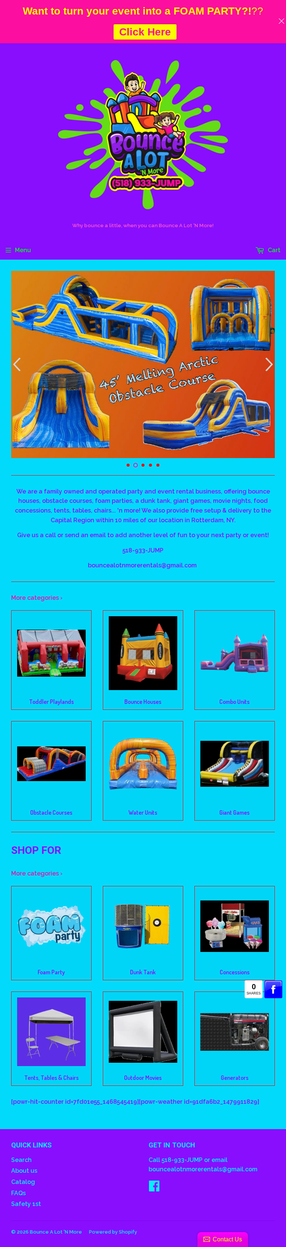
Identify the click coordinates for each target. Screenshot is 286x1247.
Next (270, 364)
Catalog (23, 1181)
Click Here (145, 32)
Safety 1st (26, 1203)
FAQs (18, 1193)
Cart (273, 250)
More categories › (37, 597)
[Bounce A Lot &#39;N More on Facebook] (154, 1188)
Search (21, 1159)
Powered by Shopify (113, 1232)
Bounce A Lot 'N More (56, 1232)
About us (24, 1170)
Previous (15, 364)
